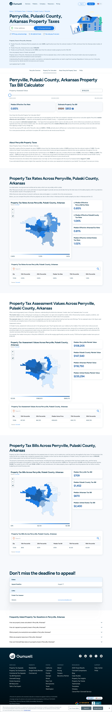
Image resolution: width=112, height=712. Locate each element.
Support (97, 665)
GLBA (27, 701)
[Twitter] (96, 656)
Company (60, 665)
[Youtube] (101, 656)
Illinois (48, 678)
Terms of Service (21, 701)
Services (12, 665)
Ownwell (17, 204)
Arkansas (29, 11)
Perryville (47, 11)
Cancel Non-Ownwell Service (81, 691)
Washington (50, 689)
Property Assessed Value (18, 90)
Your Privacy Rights (74, 708)
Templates (75, 686)
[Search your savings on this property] (98, 269)
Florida (48, 673)
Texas (47, 686)
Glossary (75, 689)
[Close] (109, 708)
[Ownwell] (15, 3)
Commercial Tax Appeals (17, 673)
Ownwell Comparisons (79, 670)
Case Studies (76, 676)
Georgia (48, 676)
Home (11, 11)
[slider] (9, 95)
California (49, 668)
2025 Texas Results (78, 668)
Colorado (49, 670)
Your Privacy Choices (14, 703)
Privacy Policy (12, 701)
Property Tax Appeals (16, 668)
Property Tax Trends (78, 681)
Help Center (98, 668)
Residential (32, 668)
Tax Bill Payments (15, 676)
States (48, 665)
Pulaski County (38, 11)
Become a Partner (63, 676)
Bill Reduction (13, 684)
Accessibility (33, 701)
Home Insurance (14, 681)
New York (49, 681)
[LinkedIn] (85, 656)
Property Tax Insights (79, 678)
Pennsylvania (50, 684)
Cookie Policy (27, 710)
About (59, 668)
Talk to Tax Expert (15, 686)
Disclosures (40, 701)
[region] (56, 708)
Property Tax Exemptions (17, 670)
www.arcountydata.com (65, 600)
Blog (73, 673)
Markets (32, 665)
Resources (76, 665)
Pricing (59, 670)
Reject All (86, 708)
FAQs (96, 670)
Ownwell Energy (14, 678)
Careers (59, 673)
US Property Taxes (20, 11)
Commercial (33, 673)
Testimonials (76, 684)
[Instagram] (90, 656)
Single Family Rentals (36, 670)
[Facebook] (80, 656)
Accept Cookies (98, 708)
